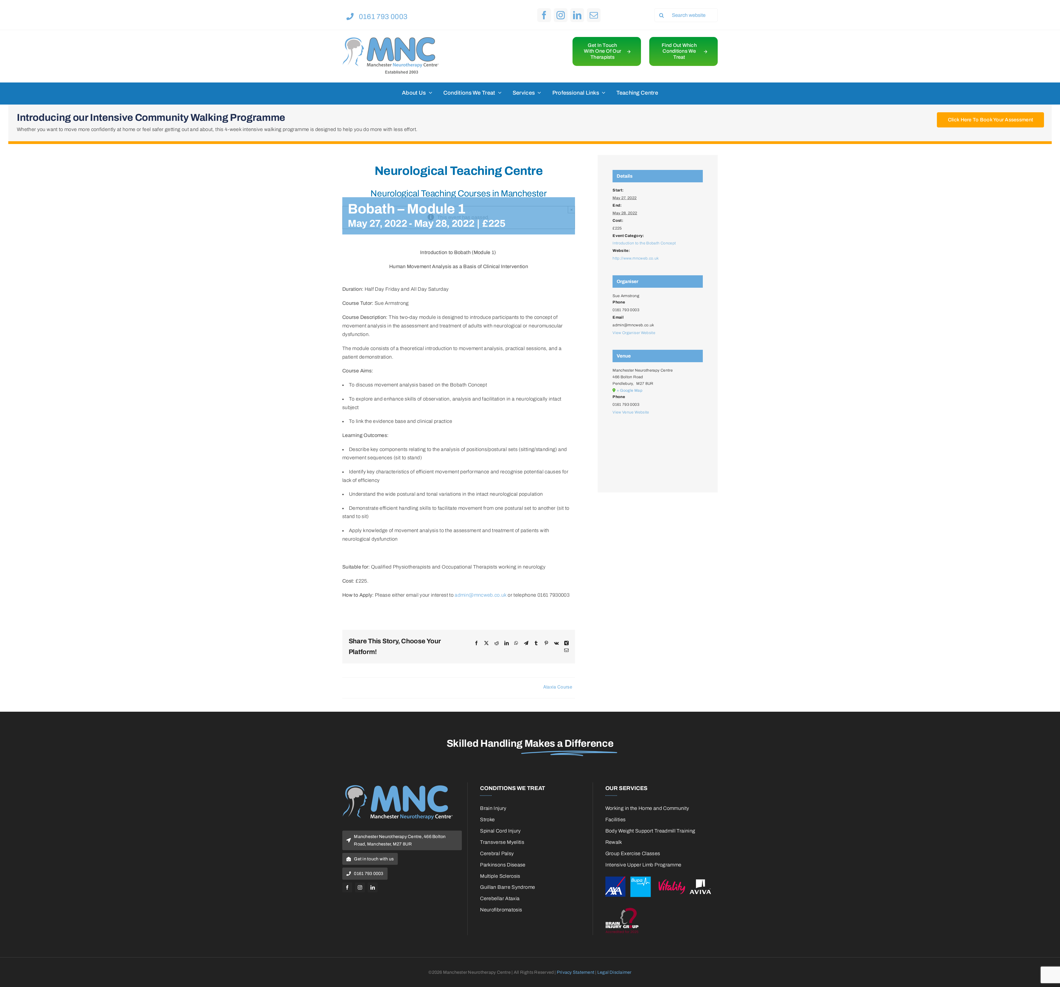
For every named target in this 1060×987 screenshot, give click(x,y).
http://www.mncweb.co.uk (636, 258)
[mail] (594, 15)
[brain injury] (661, 907)
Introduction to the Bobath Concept (644, 243)
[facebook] (544, 15)
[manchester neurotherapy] (397, 787)
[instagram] (561, 15)
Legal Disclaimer (614, 972)
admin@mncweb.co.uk (480, 595)
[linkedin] (577, 15)
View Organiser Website (634, 333)
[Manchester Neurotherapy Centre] (390, 39)
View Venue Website (631, 412)
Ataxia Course (558, 687)
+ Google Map (629, 390)
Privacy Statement (575, 972)
